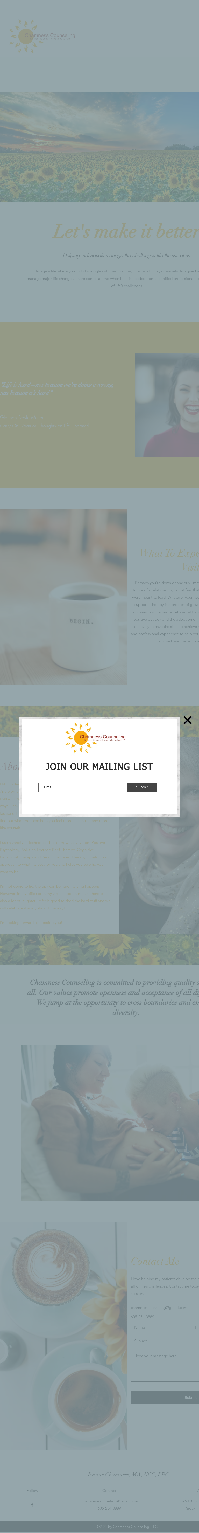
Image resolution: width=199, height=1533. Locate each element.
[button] (187, 720)
